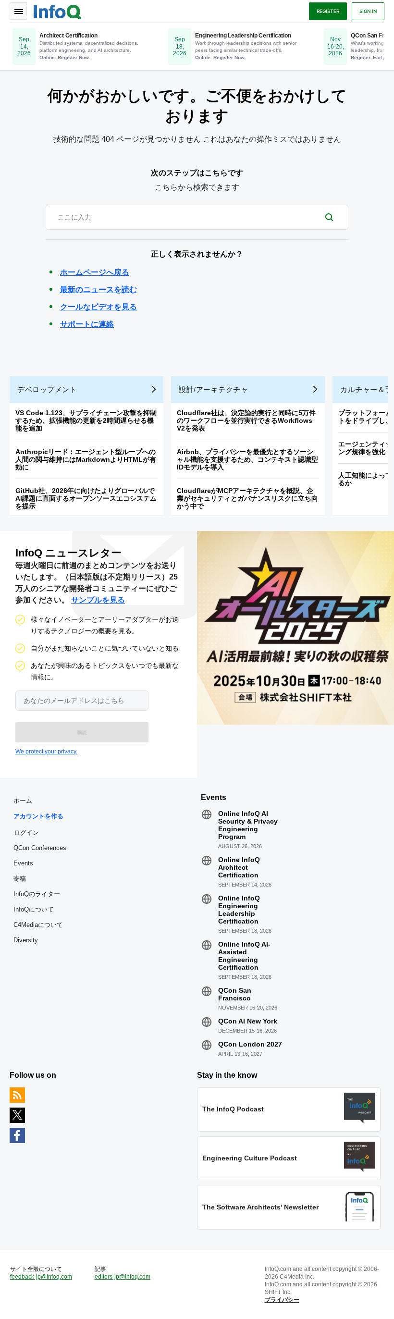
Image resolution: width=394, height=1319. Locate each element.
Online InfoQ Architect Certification (239, 867)
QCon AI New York (247, 1021)
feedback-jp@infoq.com (41, 1276)
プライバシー (282, 1299)
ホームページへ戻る (94, 272)
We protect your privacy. (46, 751)
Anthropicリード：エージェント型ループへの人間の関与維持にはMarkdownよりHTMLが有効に (85, 459)
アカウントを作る (38, 816)
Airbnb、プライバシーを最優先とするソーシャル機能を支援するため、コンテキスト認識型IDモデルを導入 (247, 459)
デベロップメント (47, 389)
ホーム (22, 800)
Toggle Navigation (18, 11)
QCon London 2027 (250, 1044)
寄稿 (19, 878)
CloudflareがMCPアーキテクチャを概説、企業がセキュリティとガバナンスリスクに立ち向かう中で (247, 498)
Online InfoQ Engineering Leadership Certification (239, 909)
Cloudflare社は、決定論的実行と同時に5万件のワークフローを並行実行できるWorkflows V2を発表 (246, 420)
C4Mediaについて (38, 924)
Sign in (368, 11)
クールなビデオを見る (98, 307)
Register (328, 11)
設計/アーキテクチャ (213, 389)
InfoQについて (33, 909)
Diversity (25, 940)
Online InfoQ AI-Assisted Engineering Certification (244, 955)
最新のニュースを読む (98, 289)
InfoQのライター (36, 894)
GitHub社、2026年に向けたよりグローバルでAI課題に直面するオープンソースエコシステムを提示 (86, 498)
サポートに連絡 (87, 324)
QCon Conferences (39, 847)
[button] (81, 732)
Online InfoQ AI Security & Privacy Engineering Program (248, 825)
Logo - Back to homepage (58, 10)
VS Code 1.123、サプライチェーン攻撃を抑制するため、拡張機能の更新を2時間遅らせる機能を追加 (86, 420)
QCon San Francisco (234, 994)
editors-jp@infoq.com (122, 1276)
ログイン (26, 832)
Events (23, 863)
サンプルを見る (98, 600)
